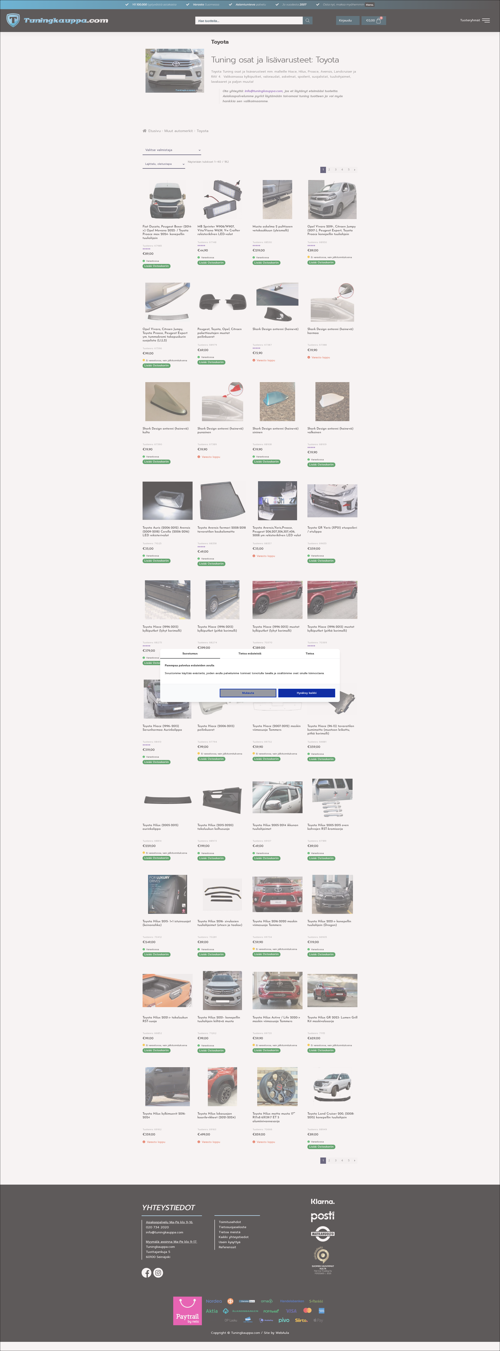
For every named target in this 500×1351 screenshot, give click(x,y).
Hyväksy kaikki (307, 693)
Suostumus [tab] (190, 653)
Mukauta (248, 693)
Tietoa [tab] (310, 653)
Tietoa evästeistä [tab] (249, 653)
